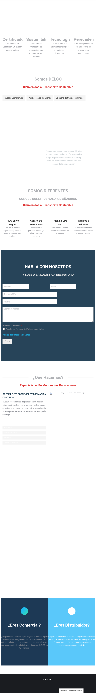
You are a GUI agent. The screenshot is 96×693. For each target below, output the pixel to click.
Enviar (7, 341)
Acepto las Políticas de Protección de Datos (25, 329)
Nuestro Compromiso (13, 98)
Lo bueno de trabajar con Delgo (70, 98)
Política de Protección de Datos (16, 335)
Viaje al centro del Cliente (39, 98)
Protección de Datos (12, 325)
